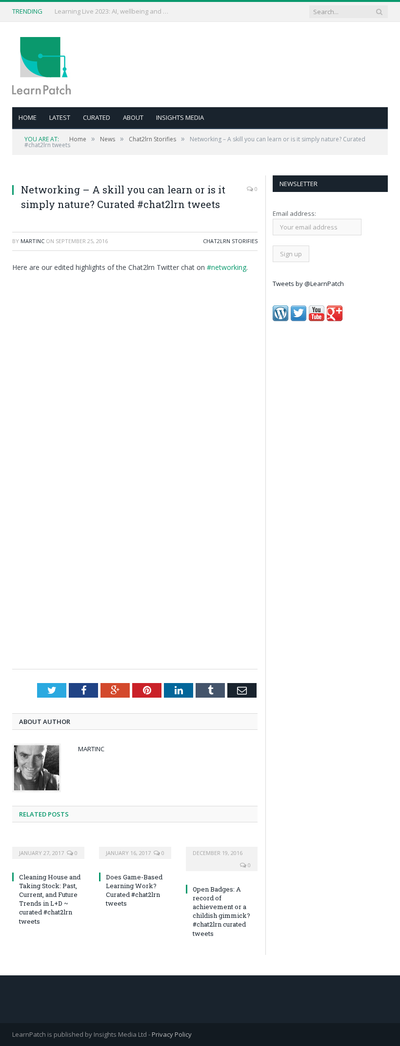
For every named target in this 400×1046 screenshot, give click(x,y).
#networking (226, 267)
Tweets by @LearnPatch (308, 283)
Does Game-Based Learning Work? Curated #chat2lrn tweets (134, 890)
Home (28, 117)
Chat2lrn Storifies (230, 241)
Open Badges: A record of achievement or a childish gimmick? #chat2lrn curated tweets (221, 911)
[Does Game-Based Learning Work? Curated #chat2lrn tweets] (135, 846)
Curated (96, 117)
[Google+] (334, 318)
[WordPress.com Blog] (280, 318)
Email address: (294, 213)
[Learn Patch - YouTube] (316, 318)
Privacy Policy (172, 1034)
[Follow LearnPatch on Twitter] (298, 318)
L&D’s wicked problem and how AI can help (113, 11)
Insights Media (180, 117)
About (133, 117)
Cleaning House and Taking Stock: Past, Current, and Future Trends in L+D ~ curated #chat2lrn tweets (49, 899)
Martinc (32, 241)
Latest (59, 117)
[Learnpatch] (41, 64)
